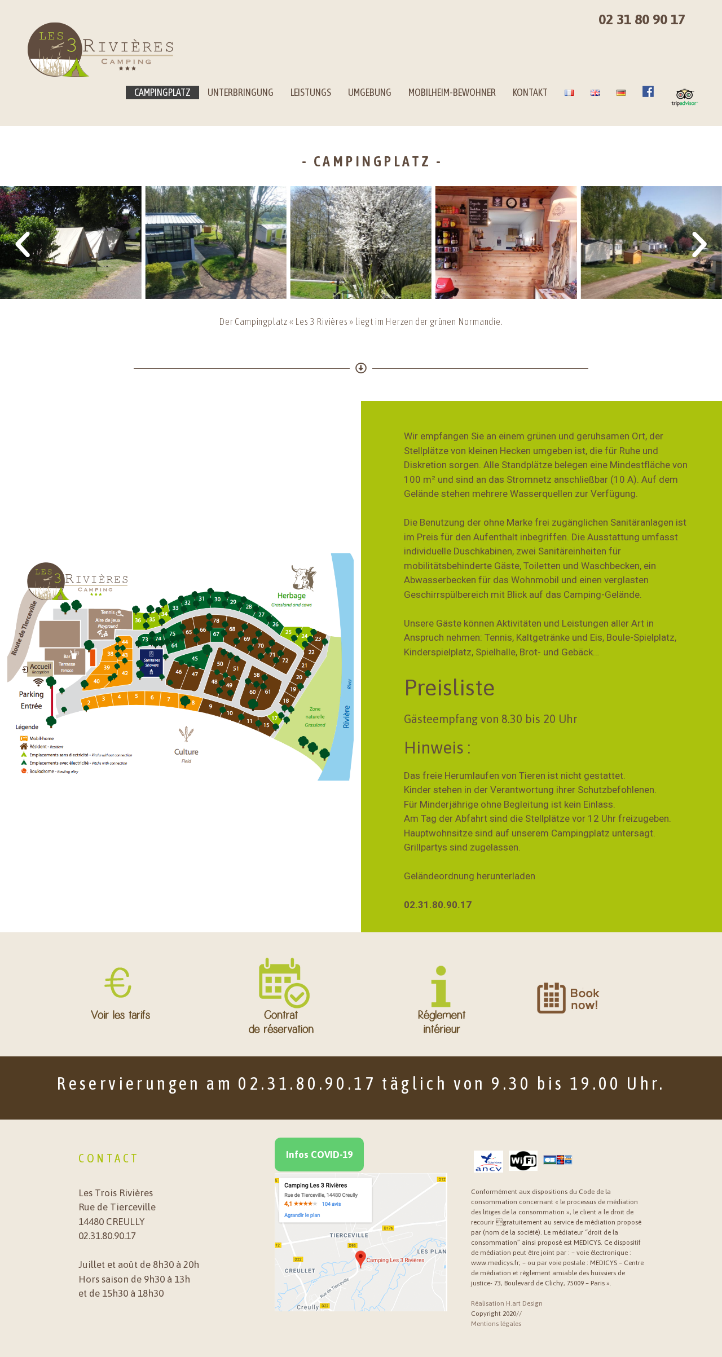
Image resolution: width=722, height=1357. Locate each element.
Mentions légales (496, 1324)
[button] (22, 245)
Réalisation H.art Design (507, 1303)
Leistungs (310, 92)
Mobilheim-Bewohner (452, 92)
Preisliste (449, 687)
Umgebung (369, 92)
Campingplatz (162, 92)
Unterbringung (241, 92)
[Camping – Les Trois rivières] (101, 49)
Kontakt (530, 92)
